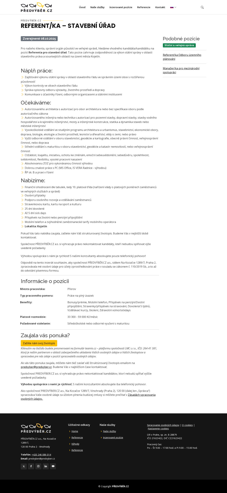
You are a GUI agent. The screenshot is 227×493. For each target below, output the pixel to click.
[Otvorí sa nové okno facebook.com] (31, 466)
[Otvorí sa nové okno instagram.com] (38, 466)
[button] (202, 7)
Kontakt (160, 7)
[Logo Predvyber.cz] (35, 427)
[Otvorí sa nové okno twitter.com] (24, 466)
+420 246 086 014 (41, 454)
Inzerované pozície (121, 7)
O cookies (187, 425)
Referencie (143, 7)
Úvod (82, 7)
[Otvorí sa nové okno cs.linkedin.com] (46, 466)
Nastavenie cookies (158, 428)
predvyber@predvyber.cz (36, 367)
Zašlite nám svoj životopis (39, 343)
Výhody (75, 444)
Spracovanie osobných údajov (163, 425)
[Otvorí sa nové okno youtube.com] (53, 466)
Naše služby (97, 7)
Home (74, 431)
